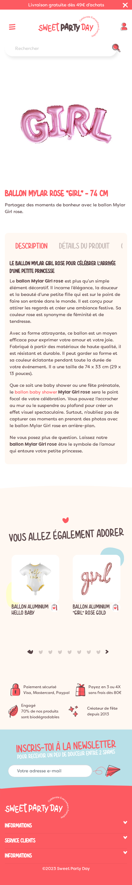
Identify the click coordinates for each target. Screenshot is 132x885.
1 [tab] (32, 653)
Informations (18, 825)
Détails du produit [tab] (84, 246)
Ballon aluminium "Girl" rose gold (91, 609)
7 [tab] (90, 653)
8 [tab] (99, 653)
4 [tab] (61, 653)
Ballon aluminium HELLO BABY (30, 609)
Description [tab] (31, 246)
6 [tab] (80, 653)
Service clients (20, 840)
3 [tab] (51, 653)
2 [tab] (42, 653)
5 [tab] (71, 653)
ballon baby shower (36, 392)
